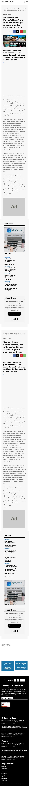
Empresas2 (10, 9)
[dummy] (14, 207)
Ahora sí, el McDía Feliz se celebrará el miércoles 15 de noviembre (10, 270)
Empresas (3, 723)
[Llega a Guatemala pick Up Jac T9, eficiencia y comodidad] (22, 276)
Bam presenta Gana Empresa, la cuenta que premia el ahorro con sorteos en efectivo (13, 734)
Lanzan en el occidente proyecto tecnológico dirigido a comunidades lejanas (7, 666)
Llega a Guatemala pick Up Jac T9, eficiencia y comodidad (10, 277)
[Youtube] (23, 680)
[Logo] (8, 680)
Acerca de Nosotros (7, 698)
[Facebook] (14, 31)
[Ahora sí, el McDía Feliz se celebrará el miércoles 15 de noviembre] (22, 269)
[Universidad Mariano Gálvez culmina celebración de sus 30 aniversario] (22, 260)
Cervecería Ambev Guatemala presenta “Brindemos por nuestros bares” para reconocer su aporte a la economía (14, 727)
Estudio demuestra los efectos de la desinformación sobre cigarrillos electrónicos (21, 666)
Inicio (4, 9)
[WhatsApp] (24, 31)
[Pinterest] (21, 31)
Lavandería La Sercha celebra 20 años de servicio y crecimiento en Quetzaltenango (12, 721)
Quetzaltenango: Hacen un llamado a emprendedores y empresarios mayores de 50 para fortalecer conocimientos (10, 287)
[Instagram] (18, 680)
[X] (17, 31)
